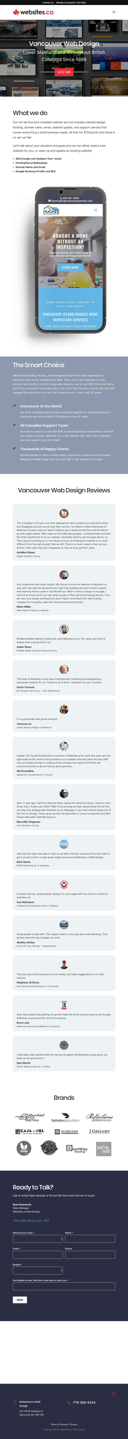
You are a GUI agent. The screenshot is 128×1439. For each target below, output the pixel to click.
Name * (69, 1232)
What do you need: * (23, 1232)
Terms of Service (59, 1424)
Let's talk (64, 72)
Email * (16, 1248)
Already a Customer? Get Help (71, 2)
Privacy (73, 1424)
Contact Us (48, 2)
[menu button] (113, 12)
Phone (68, 1248)
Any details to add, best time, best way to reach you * (41, 1280)
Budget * (17, 1264)
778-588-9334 (84, 1402)
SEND (20, 1299)
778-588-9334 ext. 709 (31, 1221)
